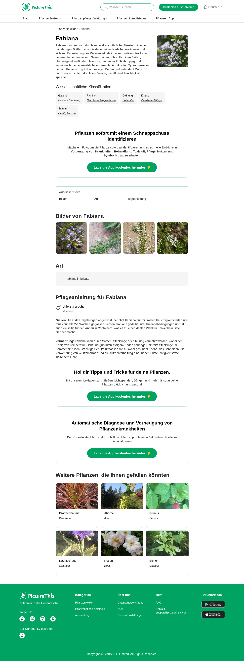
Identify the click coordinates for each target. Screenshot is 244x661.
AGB (120, 609)
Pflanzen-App (165, 18)
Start (25, 18)
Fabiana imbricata (77, 278)
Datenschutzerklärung (130, 602)
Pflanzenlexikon (66, 28)
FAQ (158, 602)
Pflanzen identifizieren (131, 18)
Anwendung (82, 615)
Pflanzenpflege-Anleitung (90, 609)
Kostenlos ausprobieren (178, 7)
